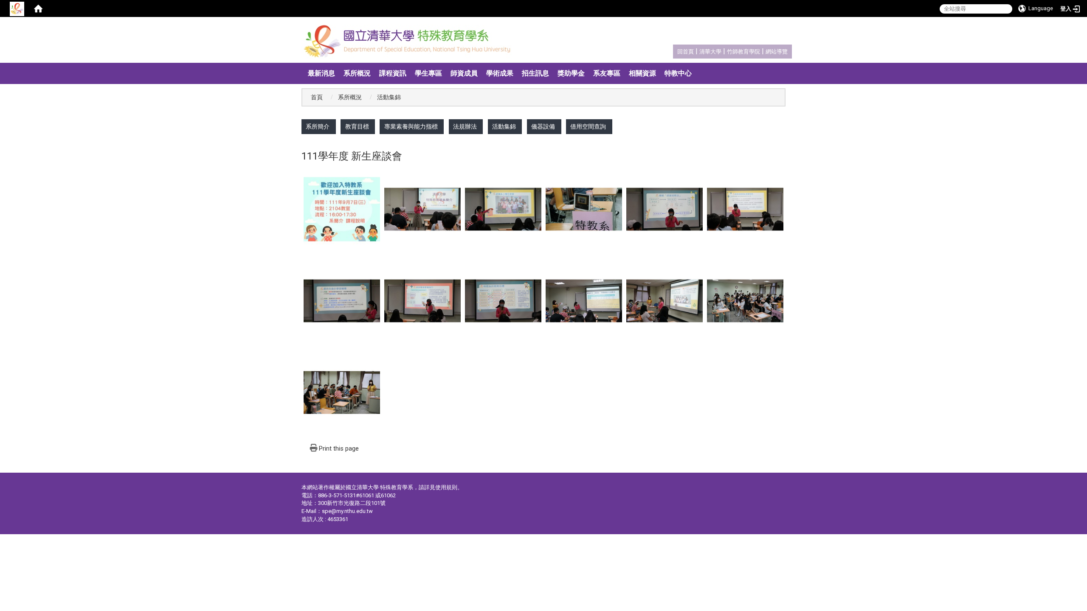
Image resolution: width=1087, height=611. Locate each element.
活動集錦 (504, 126)
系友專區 (606, 73)
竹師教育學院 (743, 51)
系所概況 (357, 73)
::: (673, 50)
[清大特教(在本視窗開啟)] (409, 42)
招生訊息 (535, 73)
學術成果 (499, 73)
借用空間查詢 (588, 126)
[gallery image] (342, 209)
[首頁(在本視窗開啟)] (38, 8)
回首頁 (685, 51)
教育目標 (357, 126)
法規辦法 (465, 126)
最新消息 (321, 73)
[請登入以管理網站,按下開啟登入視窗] (17, 8)
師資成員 (464, 73)
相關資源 (642, 73)
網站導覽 (777, 51)
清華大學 (710, 51)
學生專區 (428, 73)
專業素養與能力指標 (411, 126)
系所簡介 (317, 126)
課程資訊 (392, 73)
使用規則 (446, 487)
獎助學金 (571, 73)
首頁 (317, 97)
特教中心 (678, 73)
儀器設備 (543, 126)
